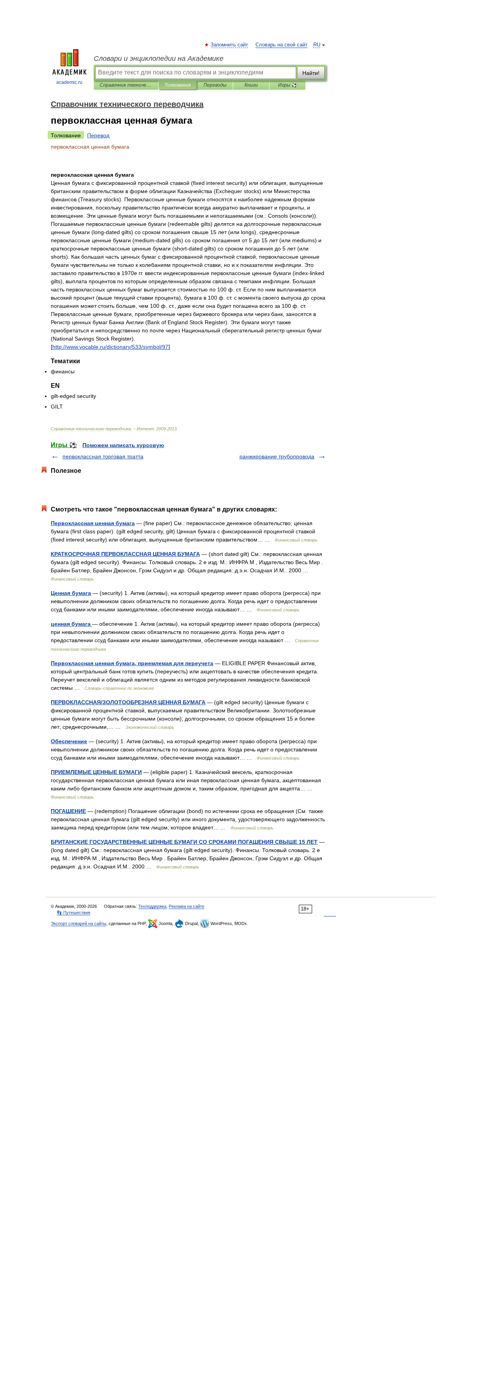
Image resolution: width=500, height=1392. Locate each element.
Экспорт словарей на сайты (78, 923)
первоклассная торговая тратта (102, 456)
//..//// (110, 347)
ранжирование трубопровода (276, 456)
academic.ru (69, 82)
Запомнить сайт (229, 45)
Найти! (311, 73)
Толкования (177, 85)
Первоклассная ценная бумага (93, 523)
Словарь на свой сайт (281, 45)
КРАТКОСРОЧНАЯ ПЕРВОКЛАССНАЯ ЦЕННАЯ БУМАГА (125, 554)
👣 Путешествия (73, 912)
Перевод (98, 135)
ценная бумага (71, 624)
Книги (251, 85)
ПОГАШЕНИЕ (68, 811)
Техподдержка (152, 906)
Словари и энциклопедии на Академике (158, 58)
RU (316, 45)
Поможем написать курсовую (123, 445)
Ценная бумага (71, 593)
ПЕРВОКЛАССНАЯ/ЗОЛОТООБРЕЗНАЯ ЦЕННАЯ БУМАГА (128, 702)
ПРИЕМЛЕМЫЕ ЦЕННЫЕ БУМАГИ (96, 772)
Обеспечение (69, 741)
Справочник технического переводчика (126, 85)
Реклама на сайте (186, 906)
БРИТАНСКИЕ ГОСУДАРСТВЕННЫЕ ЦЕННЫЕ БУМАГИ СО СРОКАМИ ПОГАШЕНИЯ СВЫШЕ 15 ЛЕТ (184, 842)
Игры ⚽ (287, 85)
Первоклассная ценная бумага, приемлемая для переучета (132, 663)
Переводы (215, 85)
